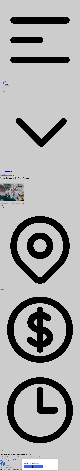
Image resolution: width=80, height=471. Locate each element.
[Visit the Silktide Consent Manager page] (54, 466)
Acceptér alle (28, 466)
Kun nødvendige (38, 466)
